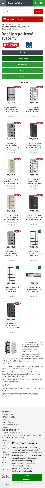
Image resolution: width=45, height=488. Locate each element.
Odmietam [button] (27, 479)
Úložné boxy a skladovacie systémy (14, 27)
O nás (4, 419)
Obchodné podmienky (10, 430)
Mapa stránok (7, 440)
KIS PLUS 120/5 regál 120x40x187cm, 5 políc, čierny (11, 289)
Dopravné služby (8, 417)
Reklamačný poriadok (10, 425)
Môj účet (5, 455)
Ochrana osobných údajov (12, 432)
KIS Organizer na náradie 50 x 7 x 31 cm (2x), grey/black (34, 289)
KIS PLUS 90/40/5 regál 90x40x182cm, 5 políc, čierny (34, 253)
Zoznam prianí (7, 460)
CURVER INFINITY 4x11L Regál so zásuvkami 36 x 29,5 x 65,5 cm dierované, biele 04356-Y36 (33, 111)
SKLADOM (23, 82)
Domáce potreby (14, 24)
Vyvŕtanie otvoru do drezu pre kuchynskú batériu (21, 435)
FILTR (23, 53)
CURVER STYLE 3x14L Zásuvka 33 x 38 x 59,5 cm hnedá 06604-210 (34, 217)
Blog (4, 445)
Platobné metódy (8, 422)
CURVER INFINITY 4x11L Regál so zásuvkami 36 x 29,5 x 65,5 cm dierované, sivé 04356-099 (11, 147)
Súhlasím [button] (26, 475)
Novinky (5, 463)
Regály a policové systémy (11, 29)
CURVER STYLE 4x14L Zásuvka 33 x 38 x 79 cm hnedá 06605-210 (34, 145)
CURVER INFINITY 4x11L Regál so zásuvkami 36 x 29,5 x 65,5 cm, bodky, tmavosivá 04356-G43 (11, 327)
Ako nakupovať (8, 414)
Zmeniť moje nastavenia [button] (27, 483)
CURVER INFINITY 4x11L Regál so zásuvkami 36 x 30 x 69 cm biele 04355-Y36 (34, 183)
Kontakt (5, 427)
